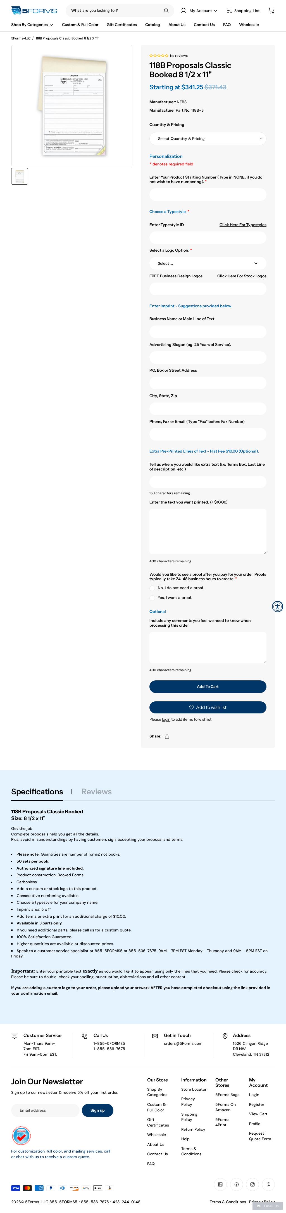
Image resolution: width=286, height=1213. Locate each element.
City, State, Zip (163, 396)
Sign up (97, 1110)
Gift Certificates (158, 1122)
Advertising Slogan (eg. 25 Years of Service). (190, 344)
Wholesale (156, 1134)
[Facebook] (236, 1184)
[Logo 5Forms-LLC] (35, 10)
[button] (159, 55)
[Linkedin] (220, 1184)
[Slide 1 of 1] (19, 176)
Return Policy (193, 1129)
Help (185, 1138)
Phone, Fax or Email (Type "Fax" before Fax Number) (197, 421)
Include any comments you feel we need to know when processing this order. (200, 623)
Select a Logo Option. (170, 250)
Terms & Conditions (191, 1151)
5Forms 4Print (222, 1122)
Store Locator (193, 1089)
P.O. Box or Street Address (173, 370)
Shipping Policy (189, 1117)
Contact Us (157, 1153)
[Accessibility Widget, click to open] (277, 606)
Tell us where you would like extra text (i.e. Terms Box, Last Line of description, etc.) (207, 467)
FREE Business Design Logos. (176, 276)
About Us (155, 1144)
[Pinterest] (268, 1184)
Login (254, 1094)
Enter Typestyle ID (166, 225)
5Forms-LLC (21, 38)
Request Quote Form (260, 1136)
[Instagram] (252, 1184)
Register (256, 1104)
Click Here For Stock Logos (241, 276)
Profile (254, 1123)
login (166, 719)
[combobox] (109, 10)
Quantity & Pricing (166, 124)
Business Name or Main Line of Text (181, 319)
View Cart (258, 1113)
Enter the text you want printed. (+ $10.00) (188, 502)
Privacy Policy (188, 1101)
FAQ (151, 1163)
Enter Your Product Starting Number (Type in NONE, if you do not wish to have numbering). (205, 179)
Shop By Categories (157, 1092)
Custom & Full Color (156, 1107)
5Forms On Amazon (225, 1107)
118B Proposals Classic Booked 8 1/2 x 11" (67, 38)
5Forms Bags (227, 1094)
